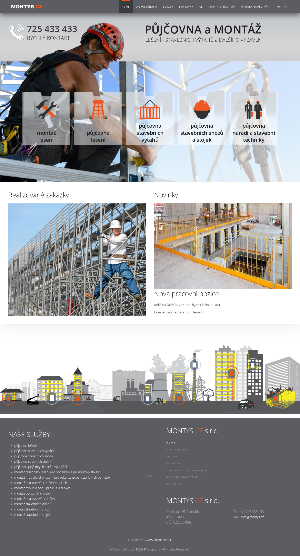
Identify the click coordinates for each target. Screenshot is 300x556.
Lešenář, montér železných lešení (178, 312)
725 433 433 (52, 29)
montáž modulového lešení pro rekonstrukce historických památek (62, 477)
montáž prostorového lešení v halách (40, 482)
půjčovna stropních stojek (32, 461)
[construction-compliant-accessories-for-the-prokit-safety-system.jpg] (223, 246)
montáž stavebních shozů (32, 509)
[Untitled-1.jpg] (77, 259)
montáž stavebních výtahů (32, 504)
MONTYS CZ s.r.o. (148, 549)
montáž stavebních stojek (32, 514)
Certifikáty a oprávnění (217, 6)
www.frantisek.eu (159, 540)
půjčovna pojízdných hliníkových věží (40, 467)
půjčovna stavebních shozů (33, 456)
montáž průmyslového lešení (35, 498)
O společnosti (146, 6)
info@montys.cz (252, 517)
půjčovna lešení (25, 445)
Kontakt (283, 6)
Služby (168, 6)
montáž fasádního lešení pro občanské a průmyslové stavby (57, 472)
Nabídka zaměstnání (255, 6)
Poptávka (186, 6)
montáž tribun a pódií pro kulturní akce (42, 488)
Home (126, 6)
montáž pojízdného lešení (32, 493)
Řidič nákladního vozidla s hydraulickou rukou (187, 305)
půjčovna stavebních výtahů (34, 451)
